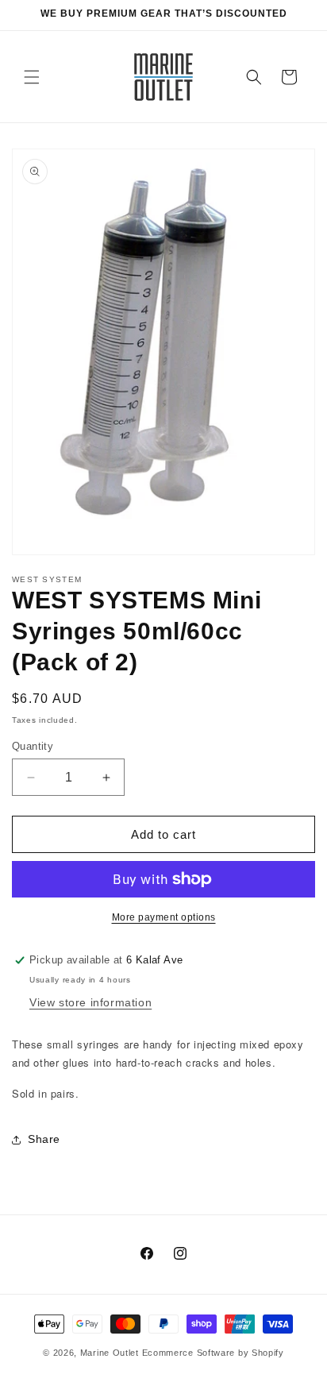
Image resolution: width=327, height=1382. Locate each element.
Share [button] (44, 1139)
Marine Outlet (109, 1352)
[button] (31, 77)
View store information (90, 1002)
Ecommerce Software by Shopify (213, 1352)
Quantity (32, 746)
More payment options (164, 917)
